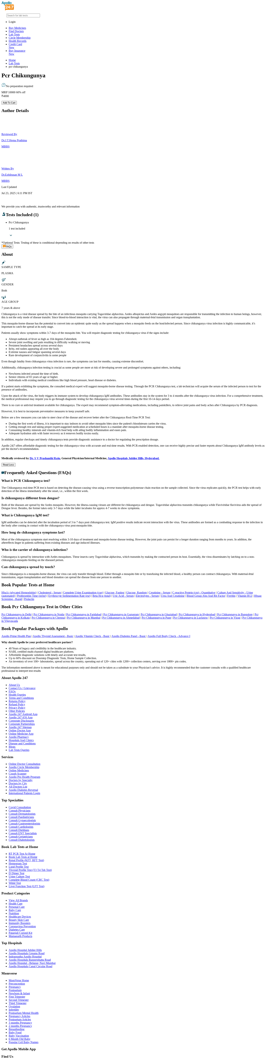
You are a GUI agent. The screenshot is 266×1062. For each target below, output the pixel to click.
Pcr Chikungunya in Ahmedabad (121, 617)
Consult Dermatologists (22, 813)
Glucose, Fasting (114, 592)
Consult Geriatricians (21, 836)
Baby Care (15, 910)
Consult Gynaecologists (22, 820)
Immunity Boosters (19, 923)
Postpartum (15, 990)
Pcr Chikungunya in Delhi (16, 614)
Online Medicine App (21, 733)
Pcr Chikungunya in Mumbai (83, 617)
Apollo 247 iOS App (21, 717)
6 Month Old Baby (19, 1038)
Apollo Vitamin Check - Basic (92, 636)
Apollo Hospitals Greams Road (27, 953)
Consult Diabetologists (22, 839)
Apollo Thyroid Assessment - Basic (53, 636)
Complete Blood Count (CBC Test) (29, 879)
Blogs (12, 746)
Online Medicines (19, 770)
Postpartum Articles (20, 1019)
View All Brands (18, 900)
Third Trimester (17, 1003)
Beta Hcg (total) (101, 595)
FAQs (12, 691)
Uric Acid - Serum (123, 595)
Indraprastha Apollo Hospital (25, 956)
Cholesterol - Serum (49, 592)
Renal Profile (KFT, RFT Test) (26, 860)
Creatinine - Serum (159, 592)
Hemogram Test (18, 863)
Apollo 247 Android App (23, 714)
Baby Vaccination (19, 1035)
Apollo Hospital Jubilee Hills (25, 950)
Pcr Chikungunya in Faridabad (83, 614)
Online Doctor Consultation (24, 763)
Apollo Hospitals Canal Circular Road (30, 966)
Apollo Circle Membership (24, 767)
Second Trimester (19, 999)
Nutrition (14, 913)
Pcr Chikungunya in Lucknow (190, 617)
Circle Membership (20, 37)
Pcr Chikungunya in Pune (156, 617)
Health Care (15, 903)
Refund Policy (17, 704)
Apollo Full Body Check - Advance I (169, 636)
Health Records (17, 40)
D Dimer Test (16, 873)
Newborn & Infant (19, 993)
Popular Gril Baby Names (23, 1042)
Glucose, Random (136, 592)
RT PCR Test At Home (22, 853)
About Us (14, 684)
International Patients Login (24, 793)
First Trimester (17, 996)
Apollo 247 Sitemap (20, 727)
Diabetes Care (17, 929)
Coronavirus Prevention (22, 926)
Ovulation (14, 1006)
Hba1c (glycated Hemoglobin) (18, 592)
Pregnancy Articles (19, 1016)
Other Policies (17, 710)
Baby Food (15, 1032)
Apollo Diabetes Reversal (23, 789)
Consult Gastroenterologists (24, 823)
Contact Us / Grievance (22, 688)
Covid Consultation (20, 807)
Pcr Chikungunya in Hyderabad (197, 614)
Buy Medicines (17, 27)
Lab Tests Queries (19, 749)
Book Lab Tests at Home (23, 856)
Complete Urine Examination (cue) (83, 592)
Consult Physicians (19, 810)
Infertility (14, 1009)
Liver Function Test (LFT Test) (26, 886)
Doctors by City (18, 783)
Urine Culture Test (19, 876)
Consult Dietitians (19, 830)
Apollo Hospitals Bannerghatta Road (30, 959)
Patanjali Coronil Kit (20, 932)
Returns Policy (17, 701)
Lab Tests (14, 34)
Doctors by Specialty (21, 780)
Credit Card (15, 46)
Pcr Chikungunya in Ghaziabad (159, 614)
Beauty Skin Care (19, 919)
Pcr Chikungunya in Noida (48, 614)
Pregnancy (15, 986)
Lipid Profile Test (19, 866)
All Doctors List (18, 786)
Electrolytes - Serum (147, 595)
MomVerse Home (19, 980)
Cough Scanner (17, 773)
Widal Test (15, 883)
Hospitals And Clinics (21, 740)
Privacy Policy (17, 707)
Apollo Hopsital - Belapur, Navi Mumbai (32, 963)
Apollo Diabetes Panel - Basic (128, 636)
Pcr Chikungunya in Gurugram (121, 614)
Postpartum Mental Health (24, 1012)
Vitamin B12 (244, 595)
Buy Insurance (17, 52)
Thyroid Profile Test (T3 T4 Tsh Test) (30, 870)
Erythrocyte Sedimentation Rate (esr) (69, 595)
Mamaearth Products (20, 936)
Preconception (17, 983)
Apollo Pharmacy (19, 736)
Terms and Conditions (21, 697)
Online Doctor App (20, 730)
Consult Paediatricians (21, 817)
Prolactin (29, 599)
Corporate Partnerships (22, 723)
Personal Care (17, 906)
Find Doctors (16, 31)
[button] (133, 481)
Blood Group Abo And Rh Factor (206, 595)
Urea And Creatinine (173, 595)
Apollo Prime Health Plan (16, 636)
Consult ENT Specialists (23, 833)
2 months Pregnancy (20, 1025)
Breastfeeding (16, 1029)
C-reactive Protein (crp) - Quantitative (193, 592)
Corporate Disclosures (21, 720)
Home (12, 60)
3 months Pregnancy (20, 1022)
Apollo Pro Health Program (24, 776)
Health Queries (17, 694)
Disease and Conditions (22, 743)
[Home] (7, 9)
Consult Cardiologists (21, 826)
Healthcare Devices (20, 916)
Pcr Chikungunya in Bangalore (235, 614)
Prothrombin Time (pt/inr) (31, 595)
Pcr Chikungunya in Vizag (225, 617)
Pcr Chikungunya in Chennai (48, 617)
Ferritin (231, 595)
